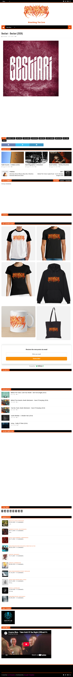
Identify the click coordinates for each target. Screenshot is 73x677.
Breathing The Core (36, 22)
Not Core (65, 138)
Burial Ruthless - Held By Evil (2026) (59, 165)
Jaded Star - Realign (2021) (14, 554)
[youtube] (68, 1)
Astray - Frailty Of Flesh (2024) (19, 423)
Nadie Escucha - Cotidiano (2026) (10, 165)
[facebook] (63, 1)
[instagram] (70, 1)
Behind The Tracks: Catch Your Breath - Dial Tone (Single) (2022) (28, 392)
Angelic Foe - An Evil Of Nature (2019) (16, 520)
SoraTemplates (11, 675)
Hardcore (41, 138)
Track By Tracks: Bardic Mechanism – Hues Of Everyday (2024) (28, 408)
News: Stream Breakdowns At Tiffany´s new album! (19, 571)
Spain (4, 140)
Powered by (32, 366)
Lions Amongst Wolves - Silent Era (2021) (17, 596)
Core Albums (26, 138)
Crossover (34, 138)
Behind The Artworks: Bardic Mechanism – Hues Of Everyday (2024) (29, 400)
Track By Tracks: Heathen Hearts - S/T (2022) (17, 579)
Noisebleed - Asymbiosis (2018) (15, 562)
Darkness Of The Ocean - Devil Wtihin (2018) (17, 529)
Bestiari (19, 138)
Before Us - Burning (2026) (14, 588)
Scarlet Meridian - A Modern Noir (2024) (22, 415)
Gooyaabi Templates (29, 675)
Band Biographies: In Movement (34, 165)
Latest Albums (50, 138)
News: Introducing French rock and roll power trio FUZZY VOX (22, 546)
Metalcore (58, 138)
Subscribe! (36, 358)
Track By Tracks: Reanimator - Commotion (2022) (18, 537)
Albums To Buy (11, 138)
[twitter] (66, 1)
